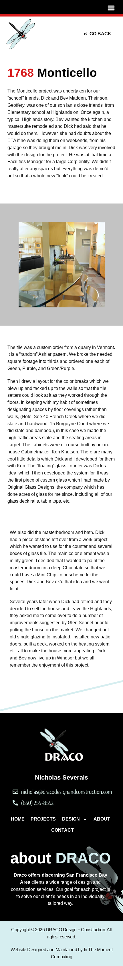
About (102, 819)
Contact (62, 830)
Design (71, 819)
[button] (111, 8)
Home (18, 819)
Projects (43, 819)
